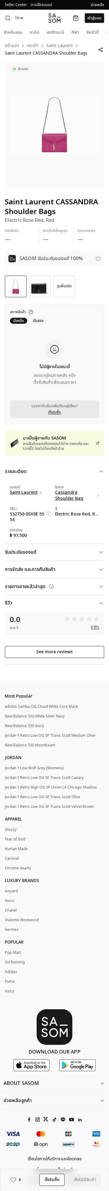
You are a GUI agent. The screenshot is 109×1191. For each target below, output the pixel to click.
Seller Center (16, 4)
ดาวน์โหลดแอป (41, 4)
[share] (100, 50)
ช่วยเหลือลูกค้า (18, 1100)
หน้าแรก (12, 46)
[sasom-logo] (54, 18)
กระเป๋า (32, 46)
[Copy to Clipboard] (49, 513)
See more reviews (54, 652)
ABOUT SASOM (21, 1083)
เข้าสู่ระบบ (94, 18)
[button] (8, 18)
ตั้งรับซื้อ (54, 412)
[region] (54, 124)
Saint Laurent (59, 46)
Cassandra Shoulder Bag (69, 496)
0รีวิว (95, 627)
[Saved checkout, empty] (75, 18)
